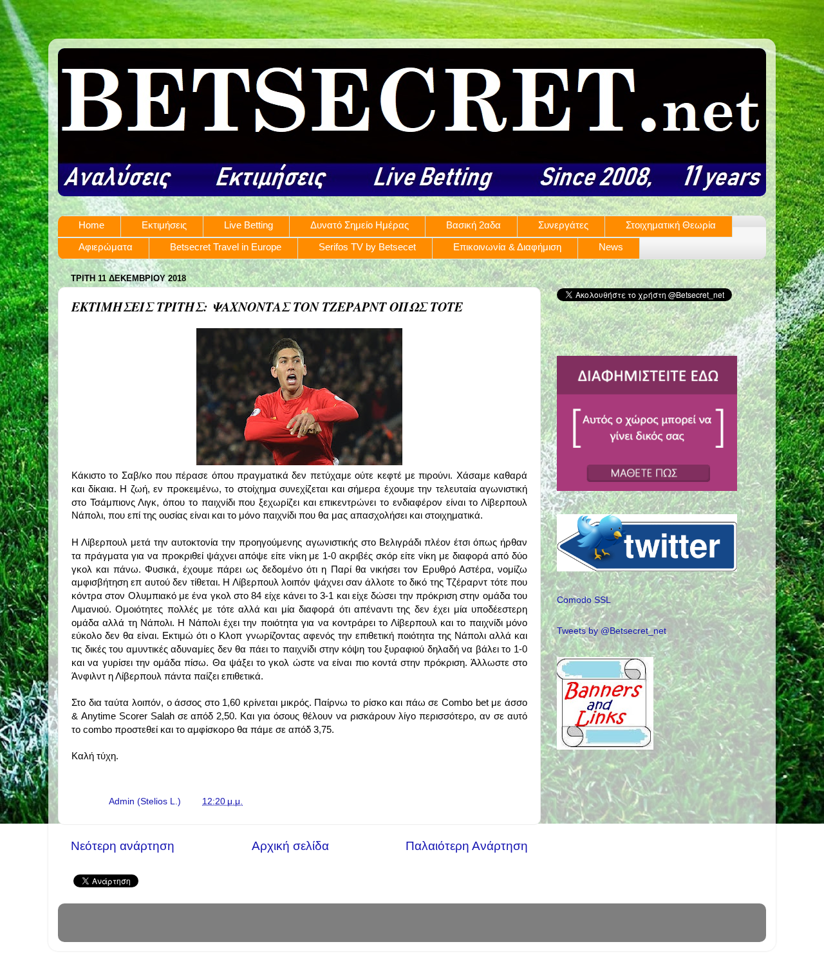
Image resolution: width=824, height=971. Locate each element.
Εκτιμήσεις (164, 224)
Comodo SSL (584, 600)
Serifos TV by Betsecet (367, 246)
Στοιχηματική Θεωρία (671, 224)
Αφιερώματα (106, 246)
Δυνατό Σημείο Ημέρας (359, 224)
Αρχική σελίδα (290, 846)
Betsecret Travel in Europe (225, 246)
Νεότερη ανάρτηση (122, 846)
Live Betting (248, 224)
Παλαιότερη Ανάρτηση (467, 846)
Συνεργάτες (563, 224)
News (611, 246)
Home (91, 224)
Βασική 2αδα (473, 224)
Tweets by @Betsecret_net (611, 631)
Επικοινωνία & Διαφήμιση (507, 246)
